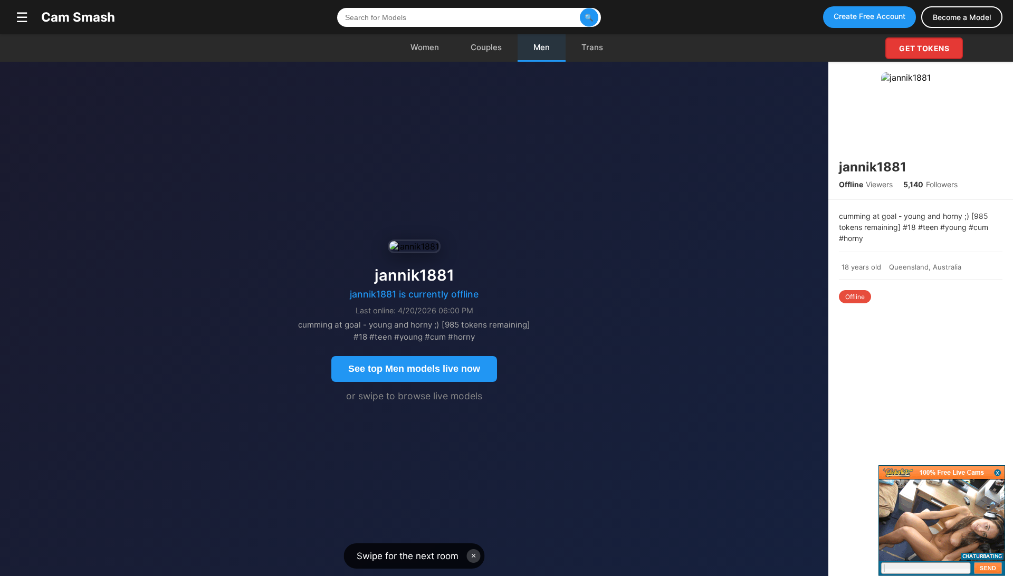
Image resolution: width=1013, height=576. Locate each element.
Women (424, 47)
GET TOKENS (924, 48)
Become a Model (962, 17)
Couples (486, 47)
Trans (592, 47)
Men (541, 47)
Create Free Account (869, 16)
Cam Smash (78, 17)
